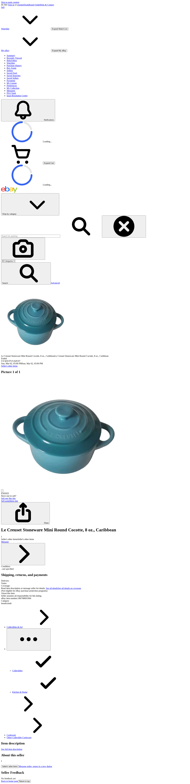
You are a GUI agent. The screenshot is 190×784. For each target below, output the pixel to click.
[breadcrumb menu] (29, 639)
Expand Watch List (59, 29)
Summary (11, 55)
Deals (26, 5)
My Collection (13, 88)
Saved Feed (12, 73)
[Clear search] (124, 226)
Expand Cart (49, 163)
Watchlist (11, 63)
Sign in (11, 5)
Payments (11, 80)
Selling (10, 70)
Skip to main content (10, 2)
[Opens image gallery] (2, 490)
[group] (95, 433)
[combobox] (30, 236)
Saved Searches (13, 75)
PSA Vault (11, 93)
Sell (2, 7)
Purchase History (14, 65)
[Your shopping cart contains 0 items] (22, 163)
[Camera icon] (23, 249)
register (20, 5)
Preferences (12, 85)
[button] (26, 273)
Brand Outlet (34, 5)
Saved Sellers (12, 78)
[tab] (95, 593)
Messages (11, 90)
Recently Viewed (14, 58)
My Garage (12, 83)
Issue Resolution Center (17, 95)
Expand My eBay (59, 51)
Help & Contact (47, 5)
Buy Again (11, 68)
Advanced (55, 283)
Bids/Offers (12, 60)
